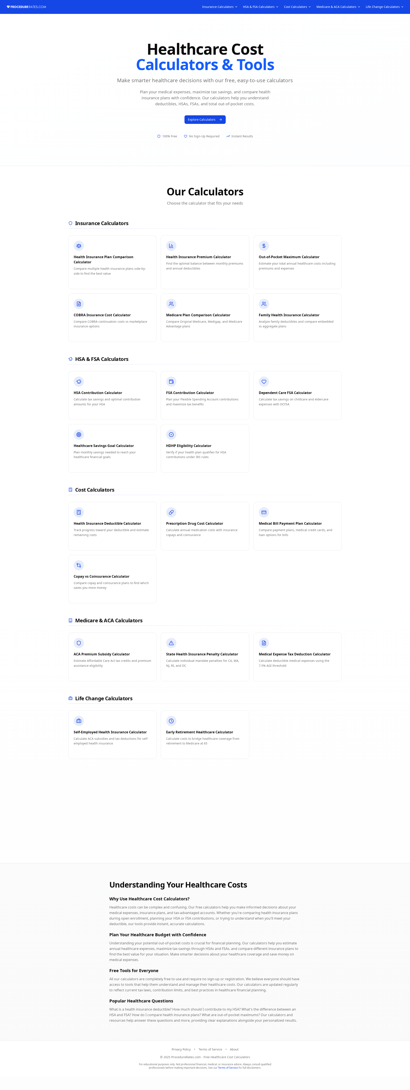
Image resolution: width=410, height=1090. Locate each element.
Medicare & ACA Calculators (336, 7)
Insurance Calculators (218, 7)
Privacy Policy (181, 1049)
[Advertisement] (208, 821)
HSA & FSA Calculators (259, 7)
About (234, 1049)
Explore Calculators (201, 119)
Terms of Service (210, 1049)
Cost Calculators (295, 7)
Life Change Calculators (383, 7)
